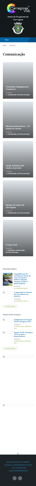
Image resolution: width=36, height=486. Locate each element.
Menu (7, 40)
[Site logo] (18, 13)
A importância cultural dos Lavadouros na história (23, 294)
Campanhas (11, 250)
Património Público (21, 288)
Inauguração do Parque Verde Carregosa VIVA (23, 320)
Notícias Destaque (23, 95)
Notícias (12, 45)
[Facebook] (20, 478)
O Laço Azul (11, 244)
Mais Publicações (10, 306)
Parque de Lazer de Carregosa (15, 206)
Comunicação (12, 95)
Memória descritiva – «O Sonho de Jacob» (18, 127)
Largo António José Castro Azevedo (15, 166)
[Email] (15, 478)
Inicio (4, 45)
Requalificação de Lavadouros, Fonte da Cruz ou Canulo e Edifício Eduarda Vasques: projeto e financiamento (22, 278)
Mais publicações (10, 348)
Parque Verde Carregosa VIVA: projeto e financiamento (23, 334)
